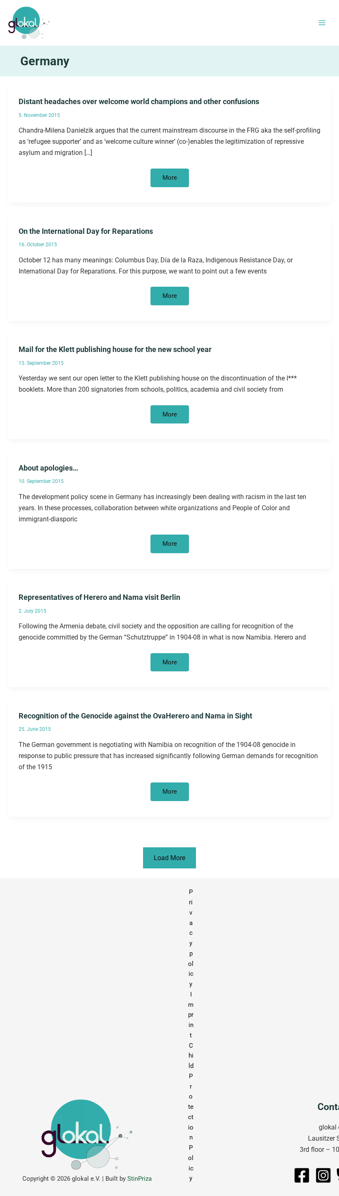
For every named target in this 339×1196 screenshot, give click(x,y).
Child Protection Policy (190, 1112)
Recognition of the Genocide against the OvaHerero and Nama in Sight (135, 715)
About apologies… (48, 468)
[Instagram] (323, 1175)
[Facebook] (302, 1175)
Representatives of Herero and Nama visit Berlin (99, 597)
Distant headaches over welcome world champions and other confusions (139, 101)
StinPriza (139, 1178)
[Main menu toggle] (322, 23)
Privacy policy (190, 938)
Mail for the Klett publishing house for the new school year (115, 349)
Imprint (190, 1015)
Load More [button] (169, 858)
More (175, 180)
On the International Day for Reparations (86, 231)
